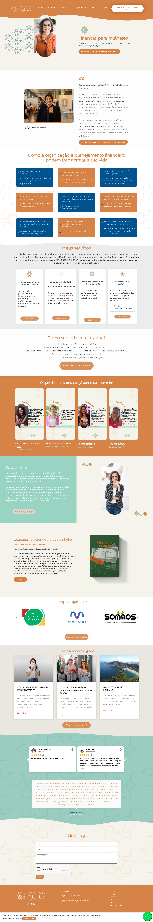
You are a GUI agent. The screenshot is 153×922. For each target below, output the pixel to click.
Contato (103, 7)
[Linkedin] (31, 904)
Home (40, 7)
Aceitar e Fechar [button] (29, 919)
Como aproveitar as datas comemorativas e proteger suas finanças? (76, 690)
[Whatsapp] (34, 904)
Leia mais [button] (83, 769)
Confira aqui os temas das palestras (122, 307)
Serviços (66, 7)
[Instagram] (27, 904)
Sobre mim (52, 7)
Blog (93, 7)
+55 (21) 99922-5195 (73, 896)
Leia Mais (18, 919)
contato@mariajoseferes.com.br (77, 901)
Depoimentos (80, 7)
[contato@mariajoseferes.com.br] (63, 901)
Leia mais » (21, 713)
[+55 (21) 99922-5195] (63, 896)
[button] (122, 307)
